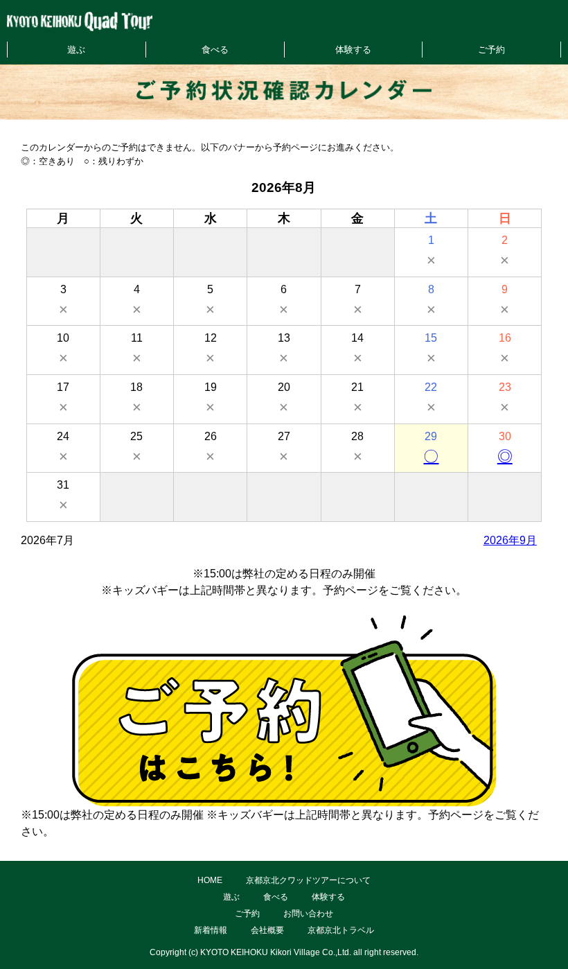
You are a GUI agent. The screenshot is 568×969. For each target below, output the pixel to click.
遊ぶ (76, 49)
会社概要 (267, 930)
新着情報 (210, 930)
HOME (209, 880)
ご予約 (491, 49)
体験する (353, 49)
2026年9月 (510, 540)
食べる (215, 49)
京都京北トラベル (341, 930)
